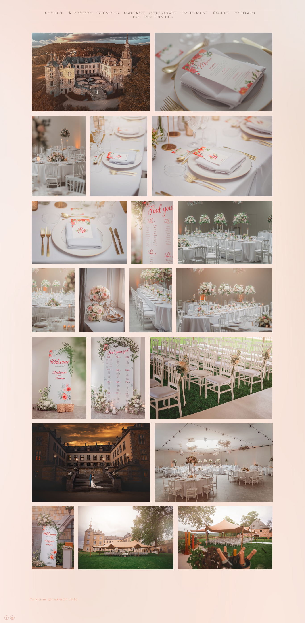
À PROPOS (81, 13)
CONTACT (245, 13)
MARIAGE (134, 13)
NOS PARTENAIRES (152, 17)
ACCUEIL (54, 13)
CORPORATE (163, 13)
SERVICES (109, 13)
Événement (195, 13)
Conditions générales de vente (53, 599)
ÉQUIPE (221, 13)
